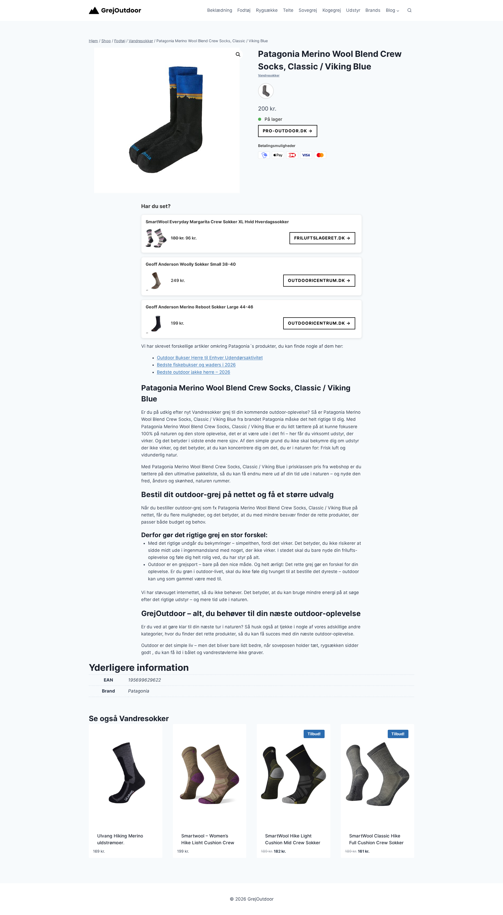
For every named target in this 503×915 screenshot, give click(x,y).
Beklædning (219, 10)
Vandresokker (269, 75)
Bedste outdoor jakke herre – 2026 (193, 372)
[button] (238, 54)
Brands (372, 10)
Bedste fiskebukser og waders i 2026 (196, 364)
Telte (288, 10)
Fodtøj (243, 10)
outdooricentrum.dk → (319, 280)
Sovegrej (308, 10)
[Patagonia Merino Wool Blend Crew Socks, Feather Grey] (266, 91)
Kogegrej (331, 10)
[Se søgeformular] (409, 10)
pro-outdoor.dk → (288, 130)
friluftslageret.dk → (322, 238)
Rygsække (267, 10)
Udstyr (353, 10)
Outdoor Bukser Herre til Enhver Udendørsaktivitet (210, 357)
